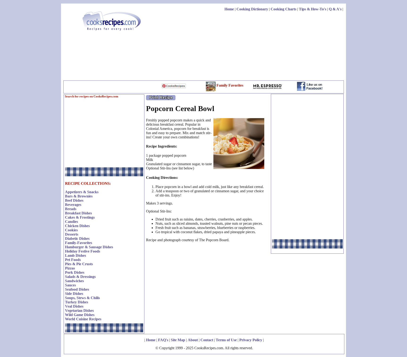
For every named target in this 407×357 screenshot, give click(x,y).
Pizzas (70, 268)
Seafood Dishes (77, 289)
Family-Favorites (78, 243)
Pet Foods (73, 260)
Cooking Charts (283, 9)
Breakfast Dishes (78, 213)
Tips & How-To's (312, 9)
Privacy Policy (250, 340)
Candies (71, 222)
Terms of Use (226, 340)
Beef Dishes (74, 200)
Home (229, 9)
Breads (70, 209)
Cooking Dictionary (252, 9)
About (193, 340)
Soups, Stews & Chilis (82, 298)
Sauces (70, 285)
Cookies (71, 230)
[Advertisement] (257, 47)
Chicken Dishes (77, 226)
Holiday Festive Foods (82, 251)
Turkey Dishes (76, 302)
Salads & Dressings (80, 277)
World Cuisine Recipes (83, 319)
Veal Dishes (74, 306)
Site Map (178, 340)
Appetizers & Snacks (81, 192)
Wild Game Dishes (79, 315)
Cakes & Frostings (80, 217)
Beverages (73, 205)
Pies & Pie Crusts (79, 264)
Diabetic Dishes (77, 239)
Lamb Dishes (75, 255)
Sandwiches (74, 281)
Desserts (71, 234)
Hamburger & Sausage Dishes (89, 247)
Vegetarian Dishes (79, 311)
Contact (206, 340)
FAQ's (163, 340)
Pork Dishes (74, 272)
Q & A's (335, 9)
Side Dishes (74, 294)
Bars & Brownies (79, 196)
